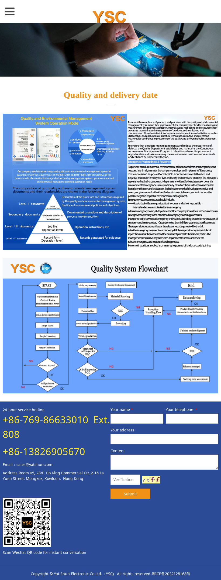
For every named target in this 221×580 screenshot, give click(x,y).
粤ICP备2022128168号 (170, 573)
